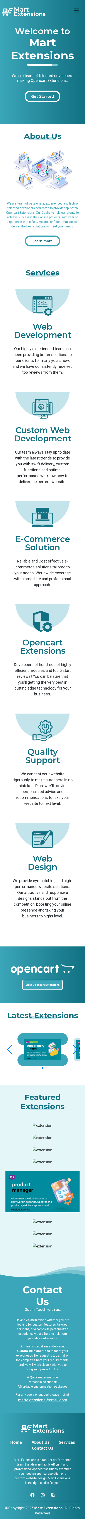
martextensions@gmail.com (42, 1400)
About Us (40, 1442)
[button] (10, 1049)
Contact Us (42, 1448)
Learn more (42, 241)
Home (16, 1442)
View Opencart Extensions (43, 985)
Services (67, 1442)
